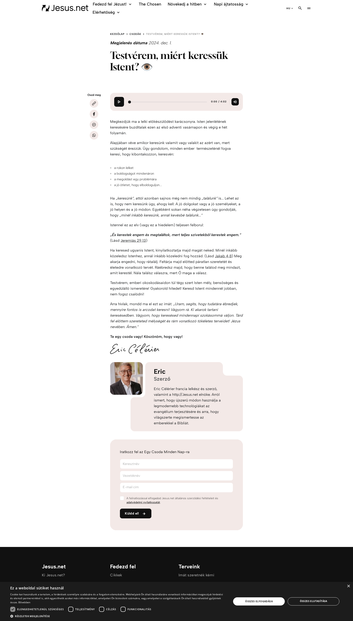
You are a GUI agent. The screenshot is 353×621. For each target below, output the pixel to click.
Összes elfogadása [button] (259, 601)
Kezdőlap (117, 34)
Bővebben (24, 602)
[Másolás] (94, 103)
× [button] (348, 586)
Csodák (135, 34)
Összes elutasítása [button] (313, 601)
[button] (117, 616)
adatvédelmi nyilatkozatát (143, 502)
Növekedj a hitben (185, 4)
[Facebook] (94, 114)
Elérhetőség (104, 12)
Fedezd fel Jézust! (109, 4)
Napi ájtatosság (228, 4)
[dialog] (176, 601)
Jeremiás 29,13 (133, 240)
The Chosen (150, 4)
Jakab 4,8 (223, 256)
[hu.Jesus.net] (65, 8)
